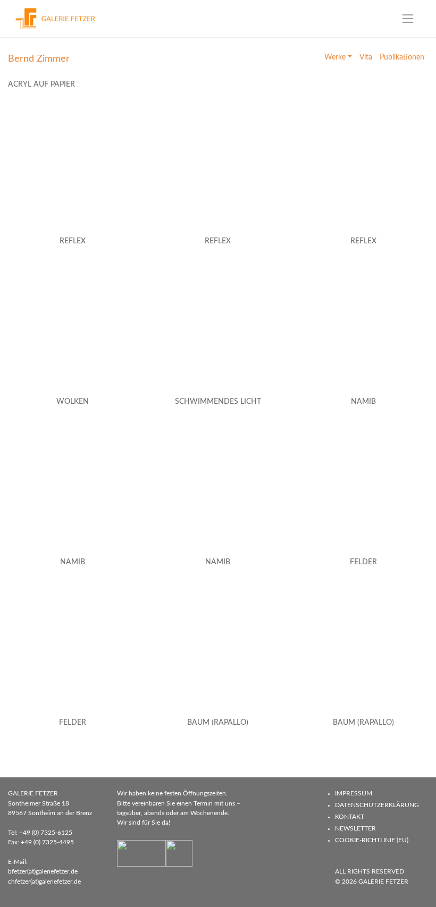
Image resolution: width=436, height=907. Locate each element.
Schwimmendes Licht (218, 401)
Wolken (72, 401)
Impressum (353, 793)
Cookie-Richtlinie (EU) (371, 840)
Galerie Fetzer (383, 881)
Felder (363, 562)
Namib (363, 401)
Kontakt (349, 816)
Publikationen (402, 57)
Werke (335, 57)
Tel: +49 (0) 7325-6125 (40, 832)
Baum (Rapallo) (217, 722)
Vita (365, 57)
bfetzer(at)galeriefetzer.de (43, 871)
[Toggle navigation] (408, 18)
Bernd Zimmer (39, 58)
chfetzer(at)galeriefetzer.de (44, 881)
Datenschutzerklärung (377, 805)
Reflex (73, 241)
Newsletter (355, 828)
